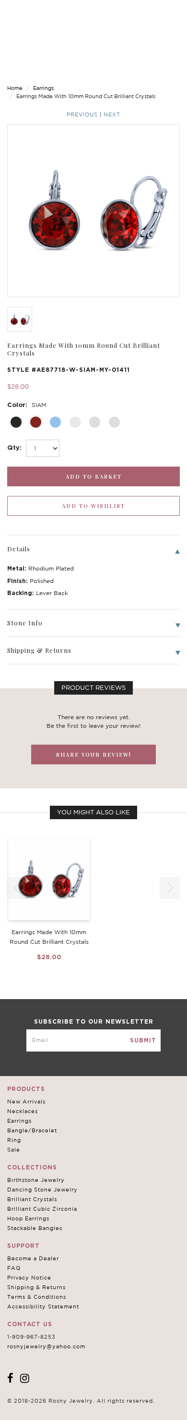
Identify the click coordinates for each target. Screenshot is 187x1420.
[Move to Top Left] (77, 1407)
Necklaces (22, 1111)
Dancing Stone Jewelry (42, 1189)
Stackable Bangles (34, 1228)
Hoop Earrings (28, 1218)
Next (112, 114)
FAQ (14, 1268)
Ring (14, 1140)
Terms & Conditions (36, 1297)
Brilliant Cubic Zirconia (42, 1209)
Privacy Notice (29, 1278)
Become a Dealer (33, 1258)
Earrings (43, 88)
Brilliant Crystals (32, 1199)
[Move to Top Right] (82, 1407)
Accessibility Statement (43, 1306)
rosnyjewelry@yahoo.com (46, 1346)
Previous (82, 114)
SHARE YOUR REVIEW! (93, 754)
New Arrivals (26, 1101)
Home (15, 88)
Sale (13, 1150)
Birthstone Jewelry (36, 1180)
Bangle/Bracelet (32, 1130)
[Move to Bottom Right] (82, 1413)
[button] (170, 888)
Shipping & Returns (36, 1287)
